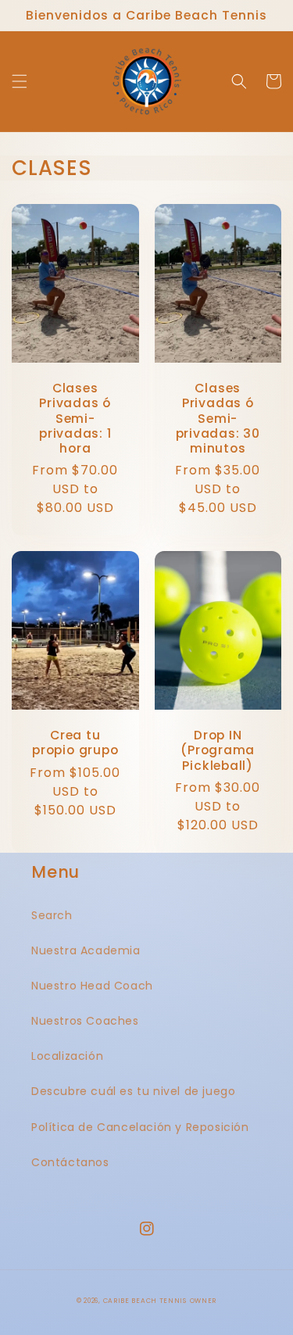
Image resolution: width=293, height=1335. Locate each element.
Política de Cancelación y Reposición (140, 1127)
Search (52, 915)
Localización (67, 1056)
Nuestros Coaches (85, 1021)
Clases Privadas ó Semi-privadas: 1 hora (75, 418)
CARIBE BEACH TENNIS (145, 1300)
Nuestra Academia (86, 950)
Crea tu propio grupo (75, 742)
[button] (19, 81)
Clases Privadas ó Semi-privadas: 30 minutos (218, 418)
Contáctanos (70, 1162)
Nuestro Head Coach (92, 985)
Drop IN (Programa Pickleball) (217, 750)
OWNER (203, 1300)
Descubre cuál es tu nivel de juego (133, 1091)
